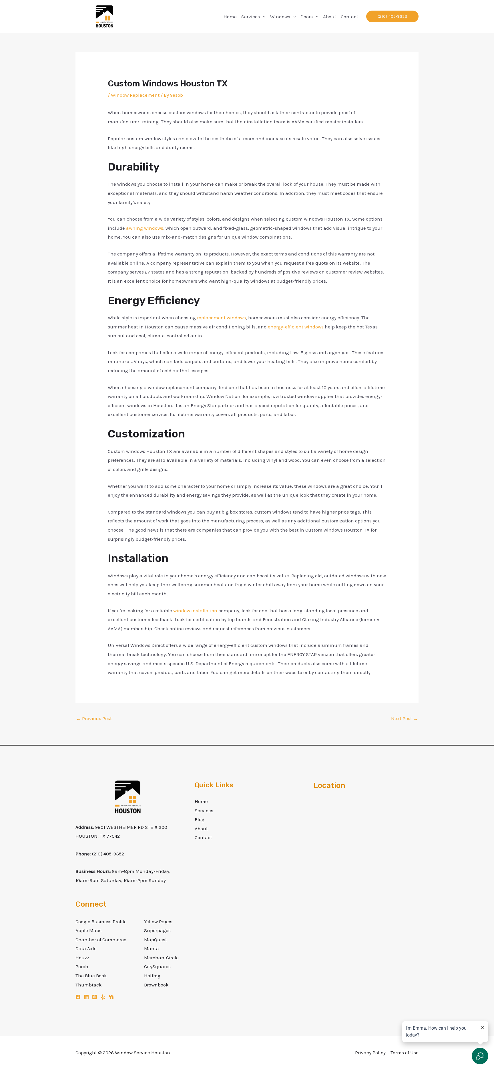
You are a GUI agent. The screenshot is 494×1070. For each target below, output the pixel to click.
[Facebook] (78, 997)
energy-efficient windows (296, 327)
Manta (151, 948)
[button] (392, 16)
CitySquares (157, 966)
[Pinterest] (94, 997)
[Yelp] (102, 997)
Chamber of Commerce (100, 939)
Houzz (82, 957)
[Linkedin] (86, 997)
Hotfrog (152, 975)
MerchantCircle (161, 957)
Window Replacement (135, 95)
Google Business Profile (101, 921)
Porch (81, 966)
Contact (349, 16)
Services (250, 16)
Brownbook (156, 985)
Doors (306, 16)
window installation (195, 610)
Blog (199, 819)
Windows (280, 16)
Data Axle (86, 948)
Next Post (404, 718)
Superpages (157, 930)
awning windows (144, 228)
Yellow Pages (158, 921)
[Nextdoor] (111, 997)
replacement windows (221, 317)
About (329, 16)
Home (230, 16)
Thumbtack (88, 985)
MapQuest (155, 939)
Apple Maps (88, 930)
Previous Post (94, 718)
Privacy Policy (370, 1052)
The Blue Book (91, 975)
